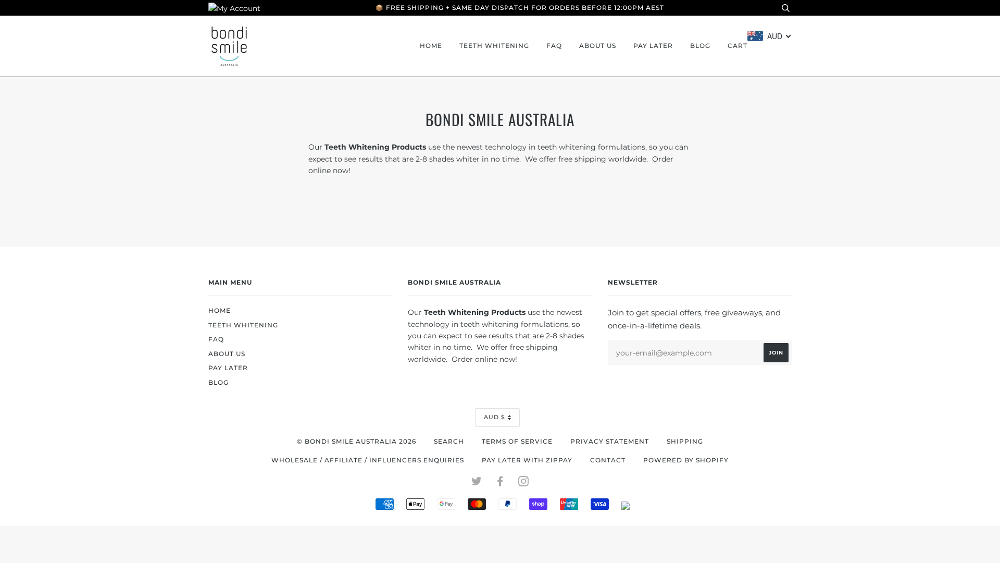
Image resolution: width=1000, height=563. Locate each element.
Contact (608, 460)
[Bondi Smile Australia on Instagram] (523, 483)
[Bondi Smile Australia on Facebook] (500, 483)
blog (700, 46)
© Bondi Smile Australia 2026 (356, 441)
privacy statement (609, 441)
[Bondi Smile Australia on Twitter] (476, 483)
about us (597, 46)
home (431, 46)
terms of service (517, 441)
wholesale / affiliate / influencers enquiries (367, 460)
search (449, 441)
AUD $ (494, 417)
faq (554, 46)
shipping (685, 441)
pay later (653, 46)
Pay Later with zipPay (527, 460)
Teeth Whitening (494, 46)
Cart (737, 46)
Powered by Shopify (686, 460)
